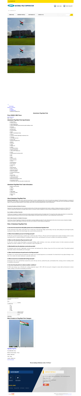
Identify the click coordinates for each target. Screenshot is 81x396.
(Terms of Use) (70, 393)
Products (12, 109)
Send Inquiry (11, 106)
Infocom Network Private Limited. (67, 394)
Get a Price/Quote (10, 117)
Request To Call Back (11, 107)
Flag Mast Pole (13, 110)
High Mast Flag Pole (11, 348)
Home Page (11, 14)
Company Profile (21, 14)
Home (11, 108)
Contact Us (41, 14)
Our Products (31, 14)
